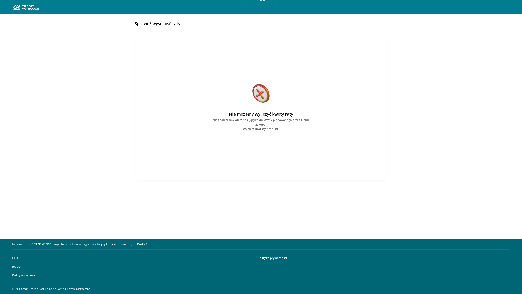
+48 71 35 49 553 (39, 244)
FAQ (15, 258)
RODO (16, 266)
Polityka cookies (23, 275)
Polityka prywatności (272, 258)
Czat (140, 244)
